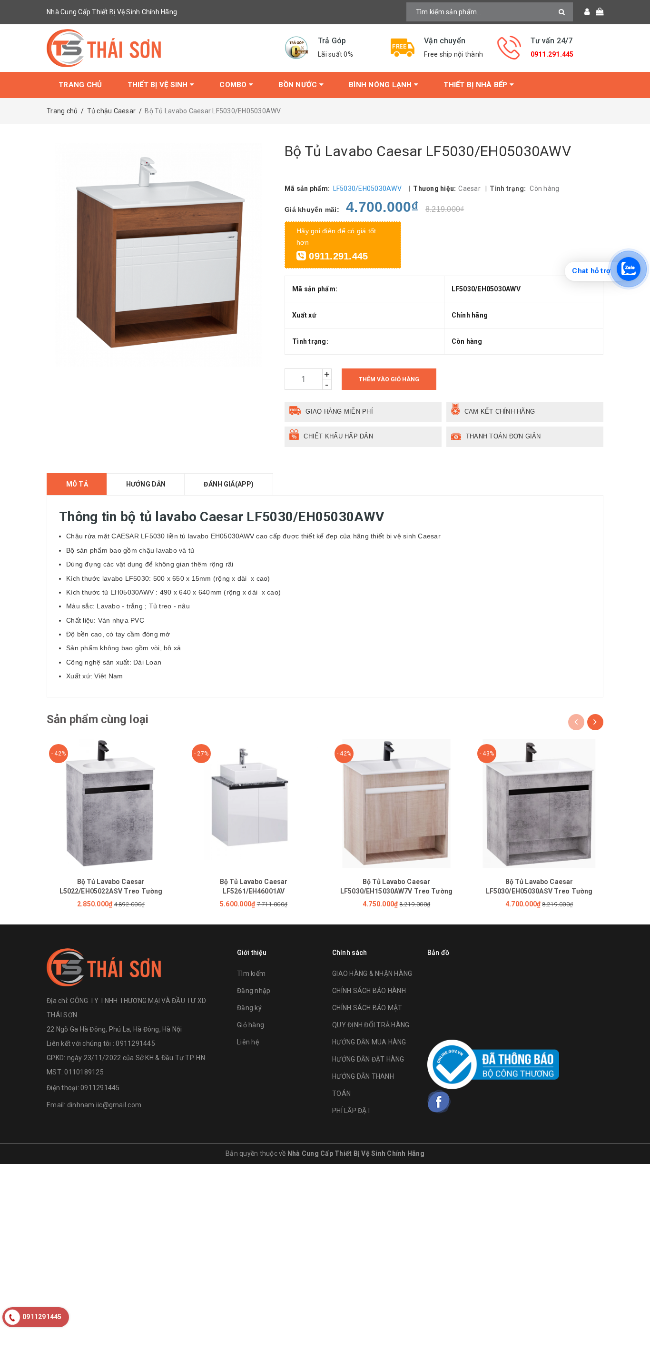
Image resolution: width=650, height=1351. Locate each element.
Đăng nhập (253, 990)
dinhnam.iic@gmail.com (104, 1105)
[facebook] (439, 1101)
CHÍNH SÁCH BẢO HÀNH (369, 990)
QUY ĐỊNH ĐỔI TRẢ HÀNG (370, 1025)
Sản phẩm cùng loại (97, 719)
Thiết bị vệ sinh (159, 84)
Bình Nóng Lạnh (381, 84)
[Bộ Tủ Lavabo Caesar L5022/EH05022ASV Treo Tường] (111, 803)
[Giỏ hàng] (596, 12)
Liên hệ (248, 1042)
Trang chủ (80, 84)
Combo (234, 84)
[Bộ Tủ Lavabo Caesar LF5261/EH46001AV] (253, 803)
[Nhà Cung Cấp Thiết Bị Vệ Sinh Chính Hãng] (158, 48)
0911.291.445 (552, 54)
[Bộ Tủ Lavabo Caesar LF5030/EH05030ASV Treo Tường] (539, 803)
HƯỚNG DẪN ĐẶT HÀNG (368, 1059)
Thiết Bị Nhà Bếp (476, 84)
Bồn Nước (298, 84)
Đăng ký (249, 1008)
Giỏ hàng (250, 1025)
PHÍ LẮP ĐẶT (351, 1110)
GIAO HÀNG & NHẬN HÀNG (372, 973)
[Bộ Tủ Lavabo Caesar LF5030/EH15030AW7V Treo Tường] (396, 803)
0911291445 (100, 1088)
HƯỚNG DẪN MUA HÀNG (369, 1042)
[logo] (104, 966)
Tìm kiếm (251, 973)
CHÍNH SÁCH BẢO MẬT (367, 1008)
